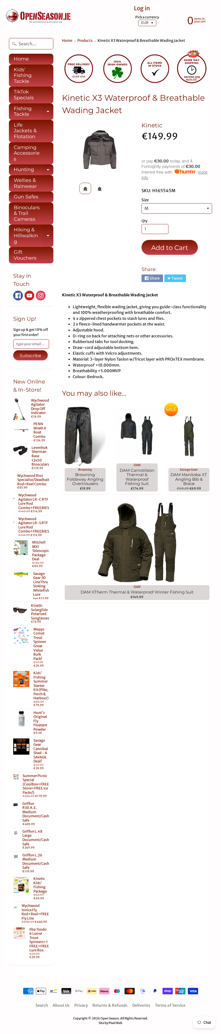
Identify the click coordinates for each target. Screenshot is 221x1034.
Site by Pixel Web (110, 1023)
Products (85, 40)
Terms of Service (170, 1005)
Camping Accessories (27, 153)
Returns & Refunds (109, 1005)
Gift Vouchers (25, 255)
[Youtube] (29, 295)
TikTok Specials (24, 95)
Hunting (33, 171)
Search (42, 1005)
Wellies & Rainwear (25, 183)
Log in (142, 8)
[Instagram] (41, 295)
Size (145, 200)
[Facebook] (18, 295)
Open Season (110, 1018)
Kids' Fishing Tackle (23, 75)
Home (21, 59)
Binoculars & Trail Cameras (27, 213)
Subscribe (30, 355)
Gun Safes (26, 197)
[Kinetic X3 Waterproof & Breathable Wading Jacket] (85, 188)
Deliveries (141, 1005)
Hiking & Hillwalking (33, 235)
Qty (144, 221)
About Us (61, 1005)
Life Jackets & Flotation (25, 131)
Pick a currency (147, 17)
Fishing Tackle (33, 112)
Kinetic (151, 125)
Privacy (81, 1005)
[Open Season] (38, 17)
